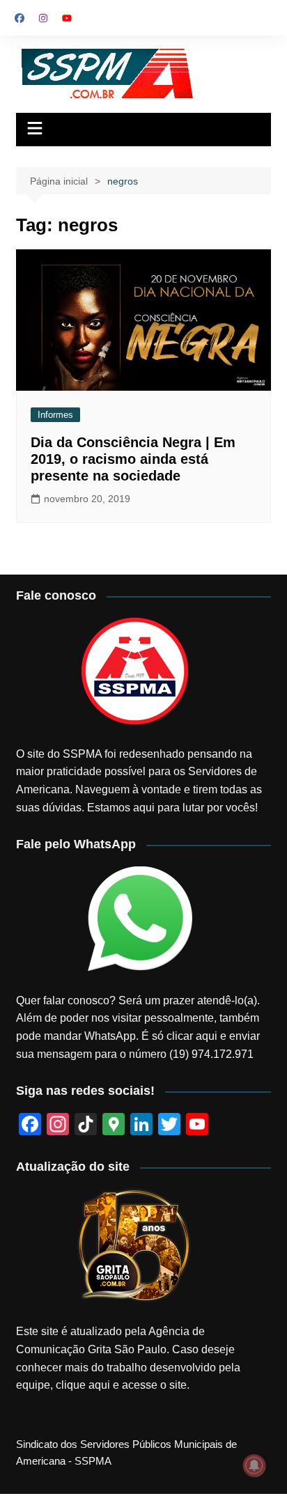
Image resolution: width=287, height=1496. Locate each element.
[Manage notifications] (254, 1465)
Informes (55, 415)
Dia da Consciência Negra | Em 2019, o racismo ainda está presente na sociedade (133, 459)
